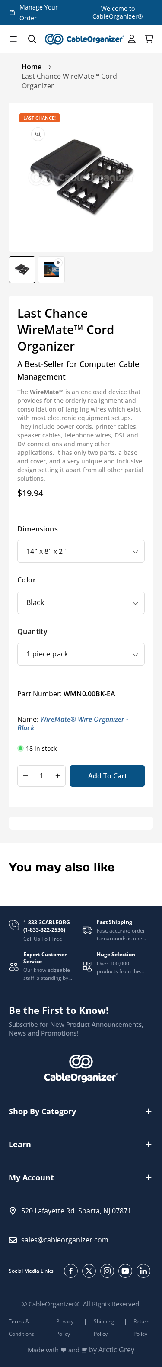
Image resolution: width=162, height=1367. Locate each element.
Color (26, 580)
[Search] (31, 38)
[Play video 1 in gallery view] (51, 269)
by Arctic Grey (111, 1350)
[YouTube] (125, 1271)
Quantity (32, 631)
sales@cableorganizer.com (64, 1240)
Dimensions (37, 529)
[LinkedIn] (143, 1271)
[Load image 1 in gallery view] (22, 269)
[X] (89, 1271)
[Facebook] (71, 1271)
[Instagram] (107, 1271)
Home (31, 66)
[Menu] (12, 38)
